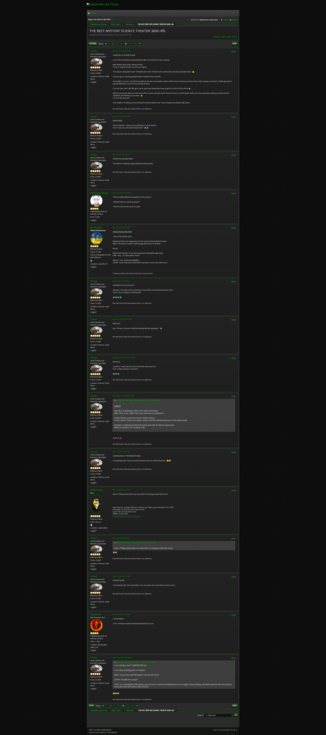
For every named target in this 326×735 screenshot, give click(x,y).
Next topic (232, 37)
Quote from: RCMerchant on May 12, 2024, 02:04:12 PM (136, 543)
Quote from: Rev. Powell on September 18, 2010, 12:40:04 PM (138, 401)
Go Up (91, 706)
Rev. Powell (96, 227)
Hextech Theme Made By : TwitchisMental (103, 732)
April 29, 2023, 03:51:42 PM (121, 227)
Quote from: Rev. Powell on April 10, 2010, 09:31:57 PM (136, 662)
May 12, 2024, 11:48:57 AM (121, 452)
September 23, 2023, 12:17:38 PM (124, 358)
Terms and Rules (223, 730)
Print (234, 44)
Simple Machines (106, 730)
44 (131, 44)
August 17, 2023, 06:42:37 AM (122, 319)
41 (116, 44)
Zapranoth (95, 614)
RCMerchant (96, 490)
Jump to (200, 715)
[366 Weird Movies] (91, 261)
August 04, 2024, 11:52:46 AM (122, 657)
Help (215, 730)
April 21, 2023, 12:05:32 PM (121, 155)
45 (135, 44)
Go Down (92, 44)
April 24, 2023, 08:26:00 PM (121, 193)
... (113, 44)
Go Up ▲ (234, 730)
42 (121, 44)
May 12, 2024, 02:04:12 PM (121, 490)
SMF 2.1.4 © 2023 (94, 730)
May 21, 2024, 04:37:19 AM (121, 576)
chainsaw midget (99, 193)
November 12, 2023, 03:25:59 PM (123, 396)
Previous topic (219, 37)
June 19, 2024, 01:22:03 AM (121, 614)
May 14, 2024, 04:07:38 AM (121, 538)
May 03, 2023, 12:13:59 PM (121, 281)
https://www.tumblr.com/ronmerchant (126, 516)
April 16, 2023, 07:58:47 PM (121, 51)
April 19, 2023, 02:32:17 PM (121, 116)
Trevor (93, 51)
